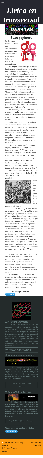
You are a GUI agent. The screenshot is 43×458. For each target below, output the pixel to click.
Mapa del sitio (7, 445)
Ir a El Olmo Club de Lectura (21, 421)
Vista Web (37, 445)
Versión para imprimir (13, 442)
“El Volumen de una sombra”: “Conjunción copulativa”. (21, 175)
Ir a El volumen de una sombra (21, 385)
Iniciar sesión (36, 442)
